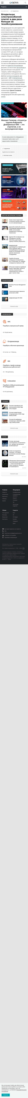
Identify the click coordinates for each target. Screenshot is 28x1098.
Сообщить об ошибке (10, 535)
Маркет (15, 498)
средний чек (22, 48)
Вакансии (4, 517)
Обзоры (4, 498)
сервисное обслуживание (15, 65)
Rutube (15, 519)
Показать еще (14, 306)
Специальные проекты (16, 495)
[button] (25, 3)
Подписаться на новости (8, 152)
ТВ (13, 502)
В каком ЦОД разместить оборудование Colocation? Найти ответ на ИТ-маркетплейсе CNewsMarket (13, 139)
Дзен (14, 523)
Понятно (5, 1095)
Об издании (5, 512)
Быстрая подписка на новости (13, 529)
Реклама (4, 515)
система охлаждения (13, 76)
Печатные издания (15, 505)
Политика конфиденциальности (13, 533)
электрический (17, 78)
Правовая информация (11, 537)
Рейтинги (4, 496)
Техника (15, 500)
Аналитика (5, 494)
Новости (4, 492)
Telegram (15, 521)
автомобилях (21, 67)
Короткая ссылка (8, 155)
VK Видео (15, 517)
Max (14, 512)
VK (13, 515)
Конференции (16, 492)
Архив (4, 501)
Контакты (4, 519)
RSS (5, 531)
